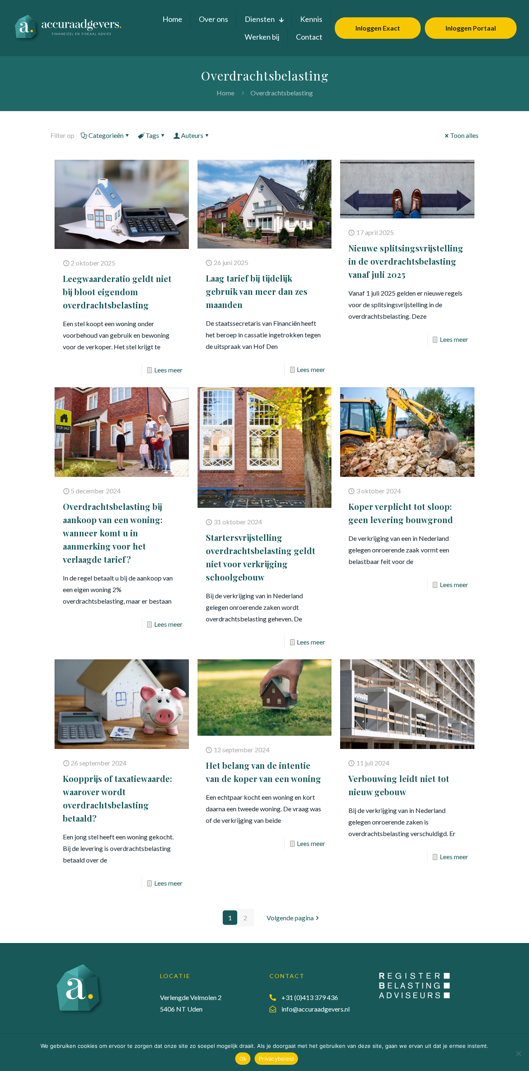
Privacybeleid (276, 1058)
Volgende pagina (290, 918)
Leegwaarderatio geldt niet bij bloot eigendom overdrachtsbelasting (117, 291)
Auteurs (192, 135)
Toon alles (464, 135)
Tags (152, 135)
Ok (243, 1058)
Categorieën (106, 135)
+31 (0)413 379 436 (309, 997)
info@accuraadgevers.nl (315, 1009)
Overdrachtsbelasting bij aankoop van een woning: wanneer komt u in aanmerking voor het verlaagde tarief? (112, 533)
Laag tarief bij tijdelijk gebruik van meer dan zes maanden (256, 291)
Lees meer (168, 370)
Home (225, 93)
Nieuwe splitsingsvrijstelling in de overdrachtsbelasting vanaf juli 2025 (405, 261)
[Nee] (519, 1053)
